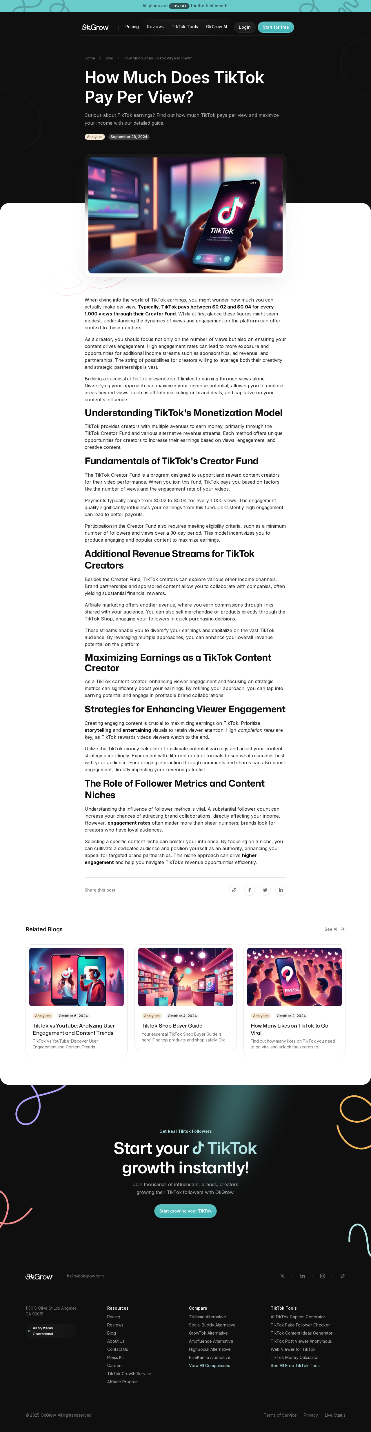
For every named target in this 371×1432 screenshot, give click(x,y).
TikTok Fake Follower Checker (300, 1325)
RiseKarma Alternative (209, 1357)
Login (245, 27)
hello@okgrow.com (85, 1275)
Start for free (276, 27)
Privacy (311, 1415)
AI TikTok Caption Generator (298, 1317)
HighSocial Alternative (210, 1349)
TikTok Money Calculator (295, 1357)
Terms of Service (280, 1415)
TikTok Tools (185, 26)
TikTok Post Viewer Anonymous (301, 1341)
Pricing (132, 26)
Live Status (335, 1415)
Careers (115, 1365)
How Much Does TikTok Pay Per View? (158, 58)
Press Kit (115, 1357)
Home (90, 58)
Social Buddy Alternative (212, 1325)
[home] (95, 27)
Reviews (155, 26)
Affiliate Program (123, 1382)
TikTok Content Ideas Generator (301, 1333)
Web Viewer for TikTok (293, 1349)
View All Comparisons (209, 1365)
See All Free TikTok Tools (296, 1365)
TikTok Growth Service (129, 1373)
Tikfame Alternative (207, 1317)
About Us (116, 1341)
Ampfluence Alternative (211, 1341)
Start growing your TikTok (185, 1210)
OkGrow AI (216, 26)
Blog (109, 58)
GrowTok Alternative (208, 1333)
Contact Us (117, 1349)
